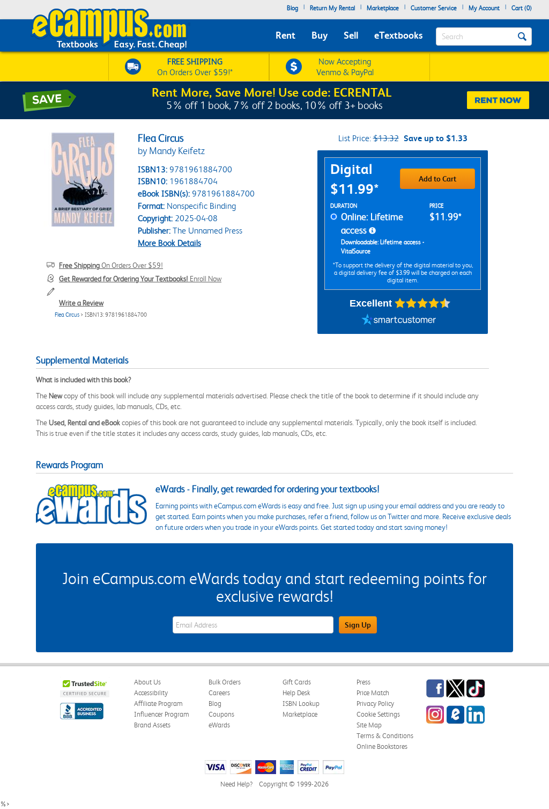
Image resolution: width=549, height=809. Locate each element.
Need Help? (236, 784)
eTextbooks (398, 35)
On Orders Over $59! (111, 265)
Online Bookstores (382, 746)
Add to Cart (437, 178)
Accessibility (151, 693)
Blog (292, 8)
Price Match (373, 693)
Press (363, 682)
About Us (147, 682)
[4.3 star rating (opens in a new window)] (423, 303)
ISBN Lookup (301, 703)
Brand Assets (152, 725)
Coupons (221, 714)
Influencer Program (161, 714)
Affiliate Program (158, 703)
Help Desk (296, 693)
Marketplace (383, 8)
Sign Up (358, 625)
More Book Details (169, 243)
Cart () (521, 8)
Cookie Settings (378, 714)
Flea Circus (67, 314)
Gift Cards (297, 682)
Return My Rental (332, 8)
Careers (219, 693)
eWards (219, 725)
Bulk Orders (225, 682)
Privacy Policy (375, 703)
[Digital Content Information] (372, 231)
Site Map (369, 725)
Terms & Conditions (385, 736)
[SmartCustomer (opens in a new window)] (398, 320)
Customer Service (434, 8)
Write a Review (81, 302)
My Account (484, 8)
